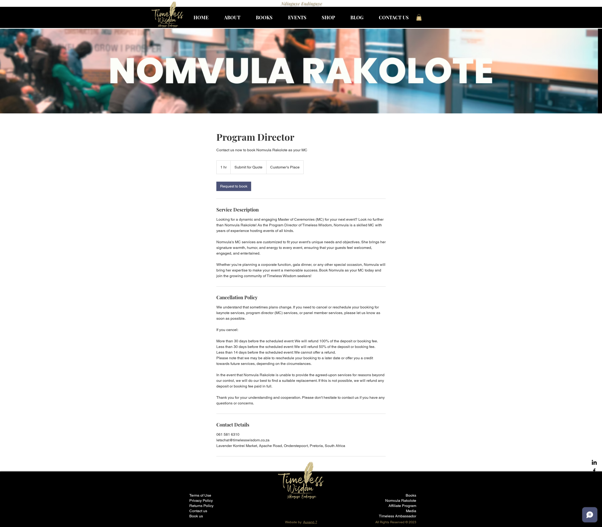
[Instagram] (594, 479)
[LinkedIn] (594, 463)
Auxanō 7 (310, 522)
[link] (233, 186)
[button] (419, 17)
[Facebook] (594, 471)
